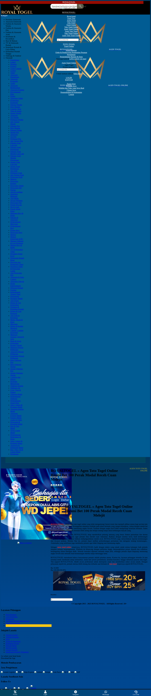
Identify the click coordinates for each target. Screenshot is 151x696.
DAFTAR (69, 80)
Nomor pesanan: (69, 67)
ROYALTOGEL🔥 (64, 497)
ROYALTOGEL (69, 2)
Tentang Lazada (12, 635)
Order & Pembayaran (63, 52)
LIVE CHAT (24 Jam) (77, 59)
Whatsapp (105, 694)
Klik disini (77, 74)
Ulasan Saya (71, 90)
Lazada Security (12, 650)
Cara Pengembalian (13, 623)
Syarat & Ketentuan (13, 641)
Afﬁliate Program (12, 637)
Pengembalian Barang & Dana (71, 57)
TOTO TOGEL (69, 44)
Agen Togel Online (69, 63)
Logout (71, 94)
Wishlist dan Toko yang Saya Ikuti (71, 88)
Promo (15, 694)
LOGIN (69, 78)
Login (45, 694)
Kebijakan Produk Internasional (17, 621)
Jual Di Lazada (11, 648)
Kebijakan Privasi (12, 644)
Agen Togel (69, 4)
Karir (8, 639)
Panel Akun (71, 84)
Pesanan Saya (71, 86)
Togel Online (69, 46)
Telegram (75, 694)
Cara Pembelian (11, 617)
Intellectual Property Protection (17, 652)
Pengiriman (71, 55)
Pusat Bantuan (71, 50)
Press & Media (11, 646)
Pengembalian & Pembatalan (71, 92)
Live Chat (136, 694)
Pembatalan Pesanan (79, 52)
